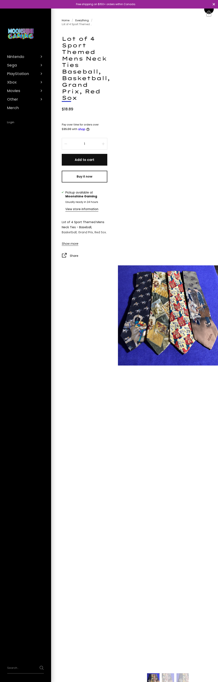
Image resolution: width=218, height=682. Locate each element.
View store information (81, 209)
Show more (70, 244)
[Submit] (41, 668)
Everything (82, 20)
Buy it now (84, 176)
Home (65, 20)
